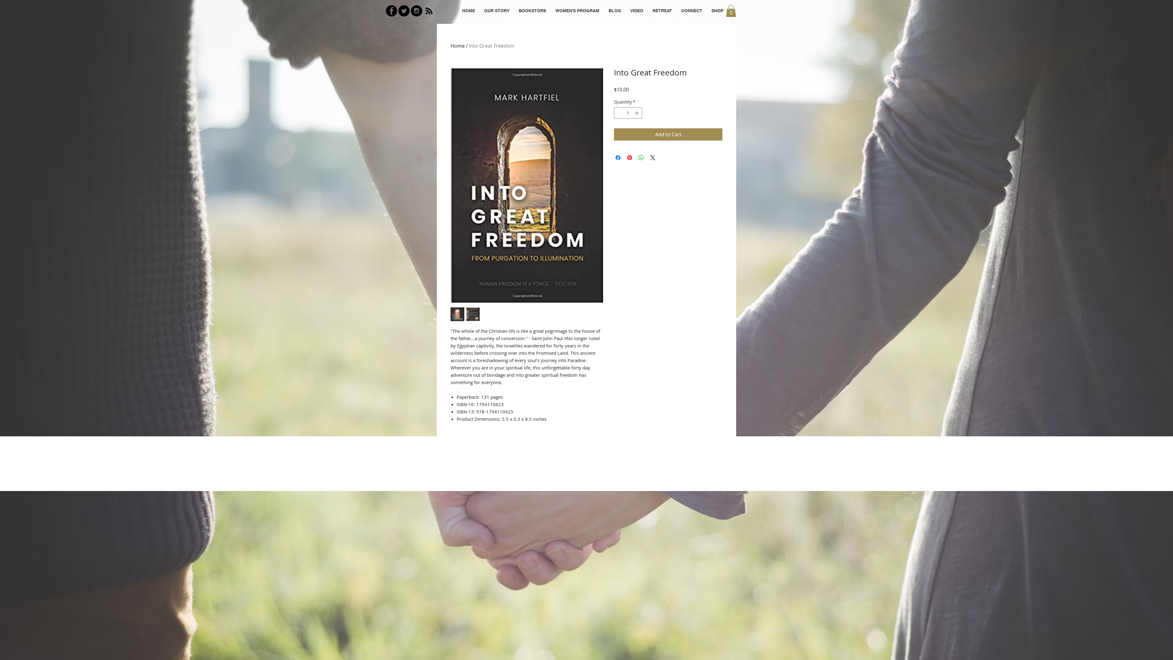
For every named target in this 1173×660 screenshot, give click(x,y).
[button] (731, 11)
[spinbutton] (628, 113)
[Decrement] (619, 113)
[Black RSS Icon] (429, 10)
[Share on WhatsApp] (641, 157)
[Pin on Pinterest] (629, 157)
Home (458, 45)
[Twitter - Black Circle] (404, 10)
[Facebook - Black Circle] (391, 10)
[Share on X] (652, 157)
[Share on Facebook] (618, 157)
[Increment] (637, 113)
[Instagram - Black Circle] (416, 10)
